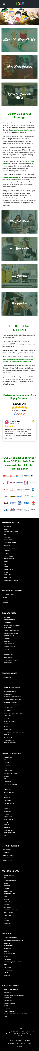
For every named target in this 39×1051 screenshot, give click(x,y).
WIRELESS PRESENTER (10, 743)
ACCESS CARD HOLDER (10, 938)
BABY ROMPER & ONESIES (11, 532)
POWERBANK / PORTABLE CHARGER (14, 732)
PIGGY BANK (8, 800)
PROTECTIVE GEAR (8, 858)
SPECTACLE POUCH (9, 644)
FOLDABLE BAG (8, 628)
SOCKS (6, 572)
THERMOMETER (7, 860)
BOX (5, 878)
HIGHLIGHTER (8, 948)
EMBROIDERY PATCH (9, 894)
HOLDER (6, 776)
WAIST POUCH (8, 657)
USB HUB (6, 735)
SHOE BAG (7, 638)
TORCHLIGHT (7, 923)
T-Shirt (18, 1040)
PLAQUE (5, 600)
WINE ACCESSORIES (9, 833)
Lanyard (27, 1040)
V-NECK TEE (7, 577)
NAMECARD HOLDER (10, 954)
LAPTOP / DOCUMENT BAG (11, 630)
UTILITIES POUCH (8, 654)
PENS (5, 964)
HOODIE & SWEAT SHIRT (10, 548)
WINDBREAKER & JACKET (11, 580)
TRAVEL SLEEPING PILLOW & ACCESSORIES (16, 1014)
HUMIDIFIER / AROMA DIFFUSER (13, 713)
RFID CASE (7, 806)
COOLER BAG (7, 622)
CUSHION (6, 762)
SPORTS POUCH (8, 819)
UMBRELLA (7, 827)
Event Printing (13, 1043)
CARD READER (8, 694)
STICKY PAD (7, 975)
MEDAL (5, 597)
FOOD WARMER (8, 770)
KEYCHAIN (7, 899)
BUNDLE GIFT (6, 850)
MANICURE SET (7, 677)
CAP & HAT (7, 537)
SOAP (5, 918)
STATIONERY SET (8, 970)
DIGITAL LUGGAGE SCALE (11, 990)
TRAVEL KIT (7, 1008)
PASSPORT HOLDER (9, 1003)
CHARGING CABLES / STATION (12, 697)
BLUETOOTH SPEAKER (10, 691)
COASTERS (7, 886)
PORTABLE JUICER (9, 803)
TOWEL (6, 822)
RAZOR (6, 727)
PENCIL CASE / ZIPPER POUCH (12, 962)
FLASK (5, 768)
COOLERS (6, 888)
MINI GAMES (7, 907)
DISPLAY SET (7, 943)
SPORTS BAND (8, 816)
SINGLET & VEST (8, 569)
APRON (6, 529)
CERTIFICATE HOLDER (9, 594)
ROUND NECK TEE (9, 558)
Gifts (11, 1040)
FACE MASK (6, 852)
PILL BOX (6, 1006)
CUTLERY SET (7, 765)
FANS (5, 896)
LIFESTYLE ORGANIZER (10, 784)
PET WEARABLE (8, 556)
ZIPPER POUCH (8, 662)
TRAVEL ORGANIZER (10, 1011)
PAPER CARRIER (8, 912)
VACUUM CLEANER (9, 740)
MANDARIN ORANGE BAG (11, 633)
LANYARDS (7, 902)
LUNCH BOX (7, 789)
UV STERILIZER (8, 737)
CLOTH (6, 883)
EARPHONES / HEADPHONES (12, 705)
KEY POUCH (8, 781)
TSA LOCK (6, 1016)
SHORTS (6, 567)
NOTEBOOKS (7, 956)
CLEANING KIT (8, 757)
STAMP (6, 972)
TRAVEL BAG (7, 652)
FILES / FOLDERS (8, 946)
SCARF (6, 561)
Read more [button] (8, 438)
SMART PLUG (7, 811)
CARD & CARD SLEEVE (10, 880)
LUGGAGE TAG (8, 1000)
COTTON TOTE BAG (9, 620)
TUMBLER (6, 825)
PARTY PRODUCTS (9, 915)
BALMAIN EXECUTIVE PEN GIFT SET (13, 940)
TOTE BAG (6, 649)
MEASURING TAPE (9, 792)
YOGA (5, 835)
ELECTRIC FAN (8, 708)
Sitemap (19, 1046)
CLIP (5, 760)
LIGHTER (6, 787)
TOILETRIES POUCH (9, 646)
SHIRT (5, 564)
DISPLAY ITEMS (8, 891)
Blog (22, 1043)
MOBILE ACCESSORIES (10, 721)
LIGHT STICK (7, 718)
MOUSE (6, 724)
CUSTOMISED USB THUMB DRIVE (13, 699)
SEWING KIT (7, 808)
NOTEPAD (6, 951)
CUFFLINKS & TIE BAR (10, 542)
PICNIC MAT (7, 797)
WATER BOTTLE (8, 830)
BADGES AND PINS (9, 875)
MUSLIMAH (7, 550)
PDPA (29, 1043)
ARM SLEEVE (7, 526)
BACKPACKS (7, 617)
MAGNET (6, 904)
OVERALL (6, 553)
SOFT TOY (6, 814)
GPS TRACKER (8, 710)
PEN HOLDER (7, 959)
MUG (5, 795)
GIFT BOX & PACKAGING (10, 773)
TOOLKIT (6, 920)
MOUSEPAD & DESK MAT (10, 910)
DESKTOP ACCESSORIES (10, 702)
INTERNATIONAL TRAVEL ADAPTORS (14, 995)
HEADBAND (7, 545)
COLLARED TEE (8, 540)
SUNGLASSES (7, 575)
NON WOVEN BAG (9, 636)
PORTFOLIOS (7, 967)
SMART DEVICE (8, 729)
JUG (5, 779)
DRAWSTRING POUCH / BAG (12, 625)
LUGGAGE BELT (8, 998)
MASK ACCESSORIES (8, 855)
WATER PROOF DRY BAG (11, 660)
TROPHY (5, 602)
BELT (5, 534)
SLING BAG (7, 641)
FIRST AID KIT (7, 992)
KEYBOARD (8, 716)
